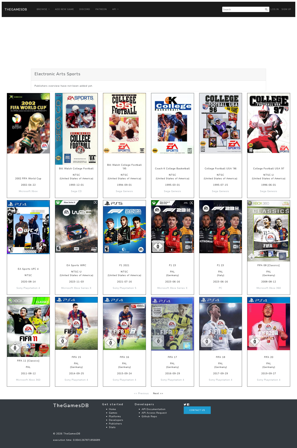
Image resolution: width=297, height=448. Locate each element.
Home (112, 409)
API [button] (114, 9)
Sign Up (286, 9)
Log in (275, 9)
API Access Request (154, 412)
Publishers (115, 423)
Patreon (101, 9)
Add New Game (64, 9)
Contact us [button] (197, 410)
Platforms (115, 416)
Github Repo (149, 416)
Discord (84, 9)
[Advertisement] (148, 43)
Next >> (158, 393)
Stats (112, 427)
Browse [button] (42, 9)
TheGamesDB (15, 9)
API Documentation (154, 409)
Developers (116, 420)
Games (113, 412)
